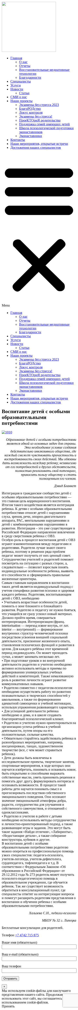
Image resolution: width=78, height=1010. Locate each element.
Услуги (15, 85)
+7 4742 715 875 (27, 935)
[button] (39, 230)
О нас (23, 62)
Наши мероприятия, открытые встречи (39, 143)
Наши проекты (21, 101)
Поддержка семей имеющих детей (44, 124)
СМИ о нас (18, 97)
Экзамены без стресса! (35, 116)
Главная (16, 58)
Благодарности (30, 77)
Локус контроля (30, 112)
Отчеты (24, 66)
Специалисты (20, 81)
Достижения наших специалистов (35, 147)
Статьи (24, 93)
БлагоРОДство (30, 108)
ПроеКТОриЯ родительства (39, 120)
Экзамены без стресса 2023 (39, 105)
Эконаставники (30, 136)
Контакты (17, 140)
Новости (16, 89)
